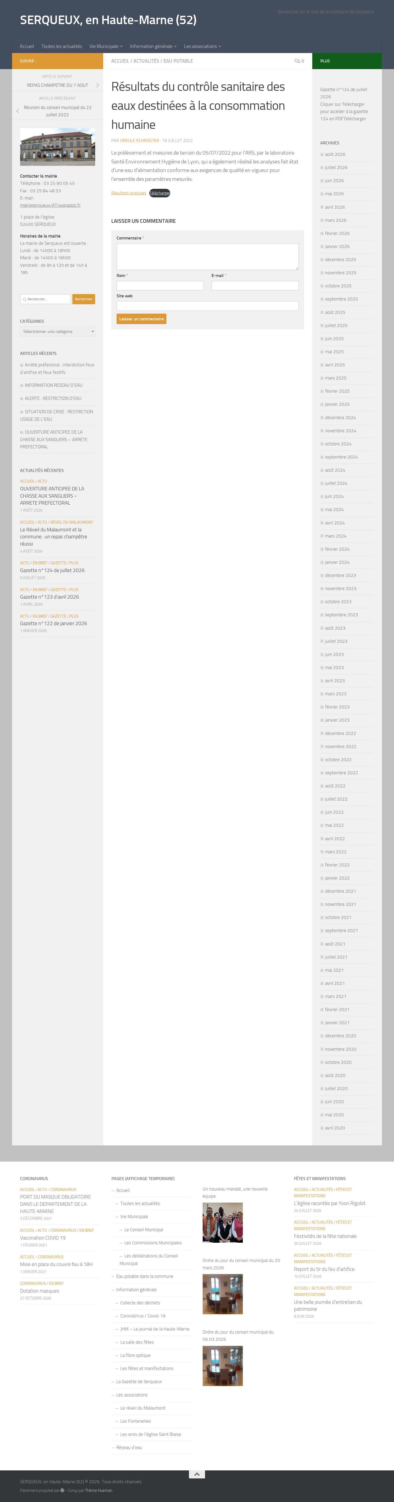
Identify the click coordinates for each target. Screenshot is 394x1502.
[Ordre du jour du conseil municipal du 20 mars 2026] (223, 1294)
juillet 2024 (336, 483)
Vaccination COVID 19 (43, 1238)
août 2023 (335, 628)
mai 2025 (334, 351)
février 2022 (337, 865)
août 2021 (335, 944)
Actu (42, 481)
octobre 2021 (338, 917)
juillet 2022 (336, 799)
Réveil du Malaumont (71, 522)
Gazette (58, 563)
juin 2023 (334, 654)
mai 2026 (334, 193)
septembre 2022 (341, 772)
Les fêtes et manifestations (146, 1368)
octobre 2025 (338, 285)
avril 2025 (335, 364)
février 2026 (337, 233)
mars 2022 (336, 851)
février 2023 (337, 706)
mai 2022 (334, 825)
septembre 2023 (341, 614)
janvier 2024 (337, 562)
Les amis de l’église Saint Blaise (150, 1434)
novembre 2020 (340, 1049)
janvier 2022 (337, 878)
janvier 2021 (337, 1022)
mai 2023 (334, 667)
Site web (125, 295)
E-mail (218, 275)
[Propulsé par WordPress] (62, 1491)
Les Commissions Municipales (153, 1242)
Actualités (146, 61)
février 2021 (337, 1009)
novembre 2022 (340, 746)
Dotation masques (39, 1291)
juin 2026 (334, 180)
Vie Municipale (104, 46)
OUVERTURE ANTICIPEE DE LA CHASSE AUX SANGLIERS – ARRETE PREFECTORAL (53, 439)
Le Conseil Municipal (143, 1229)
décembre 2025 (340, 259)
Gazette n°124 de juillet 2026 (52, 570)
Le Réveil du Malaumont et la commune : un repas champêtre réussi (53, 537)
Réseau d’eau (129, 1447)
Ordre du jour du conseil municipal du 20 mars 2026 (241, 1264)
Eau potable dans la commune (144, 1276)
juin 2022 (334, 812)
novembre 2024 (340, 430)
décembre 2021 (340, 891)
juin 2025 (334, 338)
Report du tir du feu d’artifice (324, 1269)
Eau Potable (178, 61)
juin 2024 (334, 496)
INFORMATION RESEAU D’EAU (54, 385)
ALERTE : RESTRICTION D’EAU (53, 398)
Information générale (151, 46)
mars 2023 (336, 693)
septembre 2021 (341, 930)
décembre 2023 (340, 575)
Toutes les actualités (62, 46)
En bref (40, 563)
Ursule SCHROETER (139, 140)
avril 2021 (335, 983)
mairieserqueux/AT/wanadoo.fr (50, 205)
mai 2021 (334, 970)
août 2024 (335, 470)
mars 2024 (336, 536)
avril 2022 (335, 838)
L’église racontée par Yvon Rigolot (330, 1203)
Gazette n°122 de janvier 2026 (53, 623)
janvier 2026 (337, 246)
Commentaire (130, 238)
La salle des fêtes (137, 1342)
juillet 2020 (336, 1088)
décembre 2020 (340, 1035)
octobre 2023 (338, 601)
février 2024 (337, 549)
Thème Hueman (98, 1490)
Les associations (200, 46)
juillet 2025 (336, 325)
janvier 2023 (337, 720)
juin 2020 (334, 1101)
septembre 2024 (341, 457)
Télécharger (159, 193)
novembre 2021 (340, 904)
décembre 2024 (340, 417)
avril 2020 (335, 1128)
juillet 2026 (336, 167)
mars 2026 (336, 220)
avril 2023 (335, 680)
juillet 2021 (336, 957)
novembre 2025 (340, 272)
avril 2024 (335, 522)
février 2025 (337, 391)
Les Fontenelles (135, 1421)
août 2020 (335, 1075)
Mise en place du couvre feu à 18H (56, 1264)
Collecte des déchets (140, 1302)
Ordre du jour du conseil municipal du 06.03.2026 (238, 1335)
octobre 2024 (338, 443)
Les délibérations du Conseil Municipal (149, 1259)
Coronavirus (63, 1189)
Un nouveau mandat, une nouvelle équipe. (235, 1192)
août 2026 (335, 154)
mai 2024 (334, 509)
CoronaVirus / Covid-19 (143, 1316)
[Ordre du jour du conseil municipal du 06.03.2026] (223, 1366)
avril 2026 (335, 207)
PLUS (74, 563)
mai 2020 (334, 1114)
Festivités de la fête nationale (325, 1236)
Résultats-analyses (128, 193)
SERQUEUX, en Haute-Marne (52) (108, 19)
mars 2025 (336, 378)
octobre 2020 (338, 1062)
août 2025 (335, 312)
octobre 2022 (338, 759)
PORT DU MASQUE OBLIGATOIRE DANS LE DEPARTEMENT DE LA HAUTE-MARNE (55, 1204)
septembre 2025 (341, 299)
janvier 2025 (337, 404)
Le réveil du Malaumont (142, 1408)
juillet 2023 (336, 641)
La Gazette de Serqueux (139, 1381)
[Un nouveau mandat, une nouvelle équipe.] (223, 1223)
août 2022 (335, 785)
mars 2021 (336, 996)
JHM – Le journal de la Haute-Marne (154, 1329)
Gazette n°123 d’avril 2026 (49, 597)
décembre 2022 (340, 733)
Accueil (27, 46)
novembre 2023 (340, 588)
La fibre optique (135, 1355)
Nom (122, 275)
